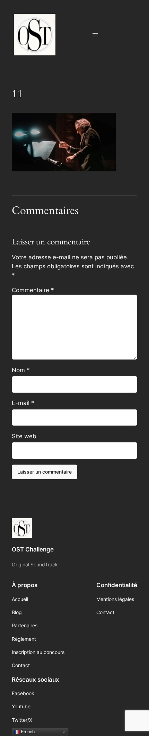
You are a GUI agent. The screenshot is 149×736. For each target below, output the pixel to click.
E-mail (23, 403)
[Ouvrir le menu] (95, 34)
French (27, 731)
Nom (21, 370)
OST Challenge (33, 549)
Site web (24, 436)
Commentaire (33, 290)
